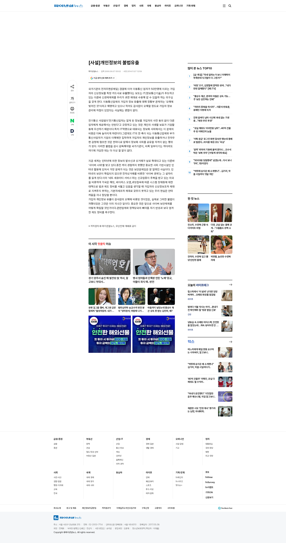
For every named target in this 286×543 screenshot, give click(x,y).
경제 (126, 5)
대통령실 (209, 444)
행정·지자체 (58, 485)
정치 (134, 5)
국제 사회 (90, 485)
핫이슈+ (179, 485)
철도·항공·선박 (92, 452)
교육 (55, 489)
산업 (118, 444)
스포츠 (148, 485)
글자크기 (72, 102)
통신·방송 (120, 448)
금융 (55, 444)
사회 (141, 5)
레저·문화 (150, 493)
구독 (72, 125)
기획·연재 (190, 5)
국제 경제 (90, 477)
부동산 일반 (91, 456)
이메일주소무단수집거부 (126, 508)
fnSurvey (210, 482)
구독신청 (145, 508)
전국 (55, 493)
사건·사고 (57, 477)
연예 (147, 477)
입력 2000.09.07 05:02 (111, 71)
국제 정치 (90, 481)
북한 (207, 452)
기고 (177, 448)
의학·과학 (120, 464)
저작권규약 (106, 508)
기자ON (209, 492)
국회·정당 (209, 448)
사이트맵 (171, 508)
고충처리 (158, 508)
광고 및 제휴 (71, 508)
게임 (118, 452)
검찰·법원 (57, 481)
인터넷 (118, 456)
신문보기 (209, 497)
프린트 (72, 113)
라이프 (168, 5)
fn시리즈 (179, 481)
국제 (149, 5)
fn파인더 (179, 477)
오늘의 (198, 285)
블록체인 (119, 460)
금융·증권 (95, 5)
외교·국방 (209, 456)
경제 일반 (150, 444)
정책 (88, 444)
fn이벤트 (209, 487)
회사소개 (57, 508)
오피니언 (178, 5)
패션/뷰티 (150, 481)
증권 (55, 448)
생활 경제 (150, 448)
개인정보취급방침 (89, 508)
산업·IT (116, 5)
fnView (209, 477)
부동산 (106, 5)
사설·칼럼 (179, 444)
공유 (72, 91)
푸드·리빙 (150, 489)
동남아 (158, 5)
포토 (207, 472)
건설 (88, 448)
